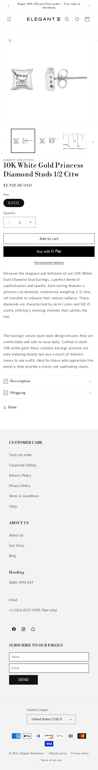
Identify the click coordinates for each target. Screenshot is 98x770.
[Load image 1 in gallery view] (23, 141)
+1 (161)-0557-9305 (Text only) (33, 610)
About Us (16, 535)
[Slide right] (93, 142)
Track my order (20, 455)
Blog (12, 556)
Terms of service (51, 760)
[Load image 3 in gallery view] (75, 141)
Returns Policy (20, 475)
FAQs (13, 506)
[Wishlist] (77, 19)
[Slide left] (5, 142)
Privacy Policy (19, 486)
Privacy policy (80, 753)
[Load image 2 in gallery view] (49, 141)
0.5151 (13, 203)
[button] (9, 19)
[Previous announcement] (8, 6)
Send (23, 680)
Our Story (16, 545)
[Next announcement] (90, 6)
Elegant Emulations (32, 753)
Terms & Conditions (24, 496)
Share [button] (12, 407)
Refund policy (58, 753)
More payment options (49, 262)
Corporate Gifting (22, 465)
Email (13, 600)
